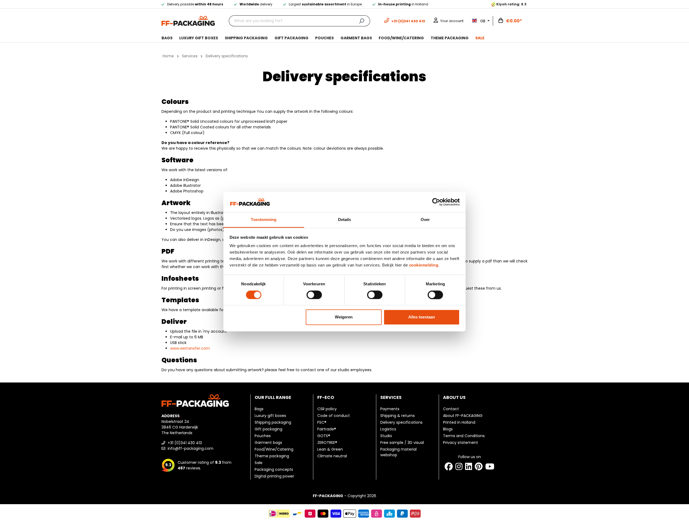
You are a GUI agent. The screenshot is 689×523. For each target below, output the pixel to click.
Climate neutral (332, 456)
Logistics (388, 429)
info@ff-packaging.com (190, 448)
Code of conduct (333, 415)
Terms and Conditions (464, 435)
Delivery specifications (401, 422)
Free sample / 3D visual (402, 442)
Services (391, 397)
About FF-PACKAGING (463, 415)
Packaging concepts (274, 469)
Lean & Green (330, 449)
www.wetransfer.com (190, 348)
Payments (389, 409)
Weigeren (344, 317)
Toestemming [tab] (263, 219)
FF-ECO (325, 397)
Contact (451, 409)
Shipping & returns (397, 415)
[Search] (361, 20)
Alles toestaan (421, 317)
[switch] (314, 294)
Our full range (273, 397)
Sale (258, 462)
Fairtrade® (326, 429)
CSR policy (327, 409)
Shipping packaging (273, 422)
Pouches (263, 435)
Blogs (448, 429)
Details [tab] (344, 219)
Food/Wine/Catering (274, 449)
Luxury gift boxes (270, 415)
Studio (386, 435)
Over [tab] (425, 219)
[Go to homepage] (188, 20)
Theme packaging (272, 456)
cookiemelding (423, 265)
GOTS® (323, 435)
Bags (259, 409)
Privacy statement (460, 442)
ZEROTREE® (327, 442)
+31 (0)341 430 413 (184, 442)
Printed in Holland (459, 422)
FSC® (321, 422)
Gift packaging (268, 429)
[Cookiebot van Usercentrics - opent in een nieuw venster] (436, 202)
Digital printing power (274, 476)
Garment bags (268, 442)
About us (454, 397)
